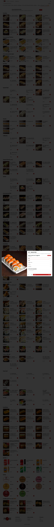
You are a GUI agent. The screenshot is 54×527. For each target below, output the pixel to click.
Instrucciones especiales (32, 268)
